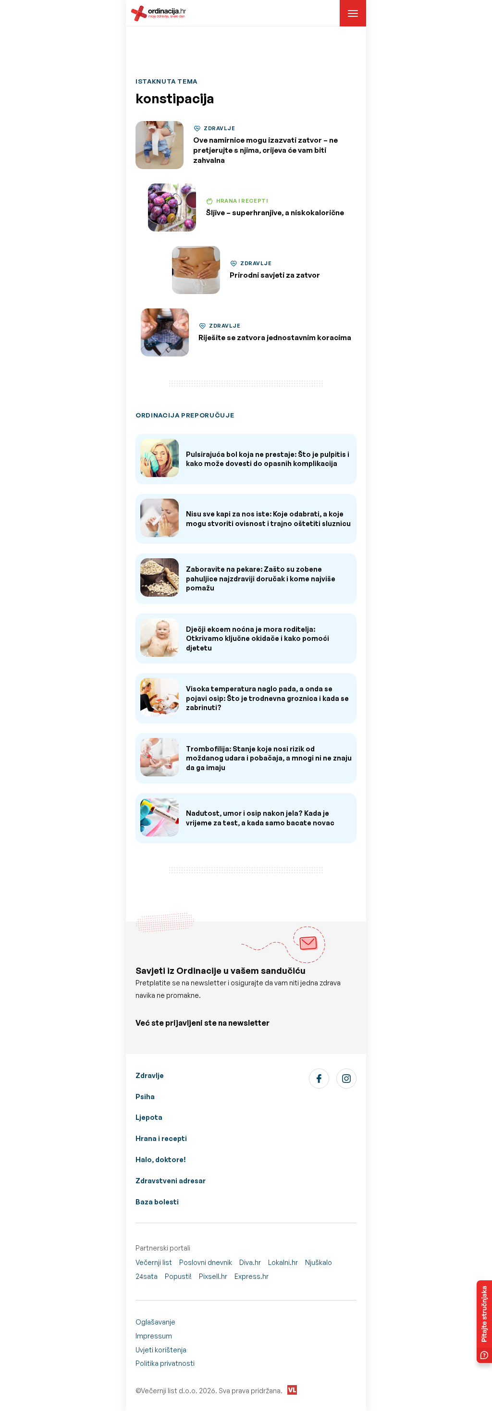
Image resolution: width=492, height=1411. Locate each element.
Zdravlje (149, 1075)
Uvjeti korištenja (160, 1350)
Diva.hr (250, 1262)
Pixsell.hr (213, 1276)
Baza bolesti (157, 1202)
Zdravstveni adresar (170, 1181)
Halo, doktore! (160, 1159)
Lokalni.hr (283, 1262)
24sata (146, 1276)
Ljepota (148, 1117)
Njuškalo (318, 1262)
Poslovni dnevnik (205, 1262)
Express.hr (251, 1276)
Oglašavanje (155, 1322)
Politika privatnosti (165, 1363)
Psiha (145, 1096)
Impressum (153, 1336)
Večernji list (153, 1262)
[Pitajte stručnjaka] (484, 1321)
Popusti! (178, 1276)
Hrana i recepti (161, 1138)
